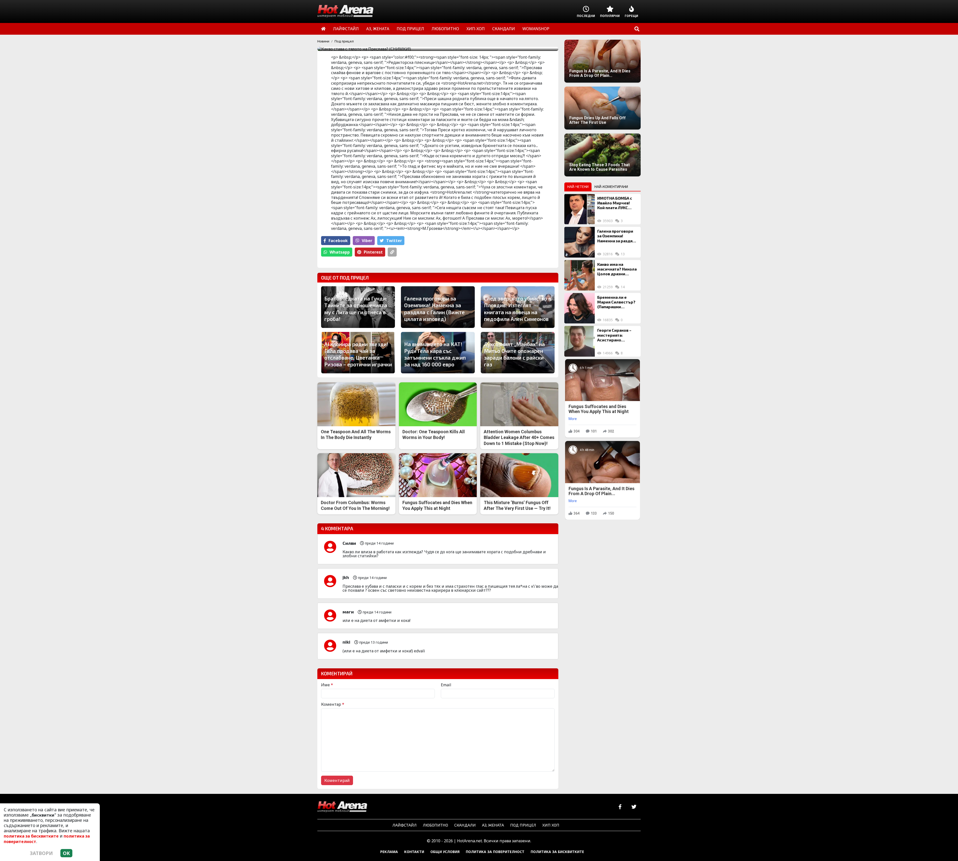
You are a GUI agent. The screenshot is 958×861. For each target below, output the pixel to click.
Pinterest (373, 252)
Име (327, 685)
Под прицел (344, 41)
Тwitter (394, 240)
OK (66, 853)
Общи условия (445, 851)
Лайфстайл (404, 825)
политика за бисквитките (31, 836)
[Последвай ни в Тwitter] (633, 807)
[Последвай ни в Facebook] (620, 807)
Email (446, 685)
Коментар (332, 704)
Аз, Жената (493, 825)
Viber (367, 240)
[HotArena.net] (342, 807)
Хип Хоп (550, 825)
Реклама (389, 851)
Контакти (414, 851)
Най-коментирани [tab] (611, 186)
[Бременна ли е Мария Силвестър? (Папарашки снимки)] (579, 308)
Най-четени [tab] (578, 186)
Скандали (465, 825)
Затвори (41, 853)
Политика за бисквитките (557, 851)
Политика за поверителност (495, 851)
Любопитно (435, 825)
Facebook (338, 240)
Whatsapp (340, 252)
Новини (323, 41)
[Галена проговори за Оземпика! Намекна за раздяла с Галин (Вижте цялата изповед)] (579, 242)
